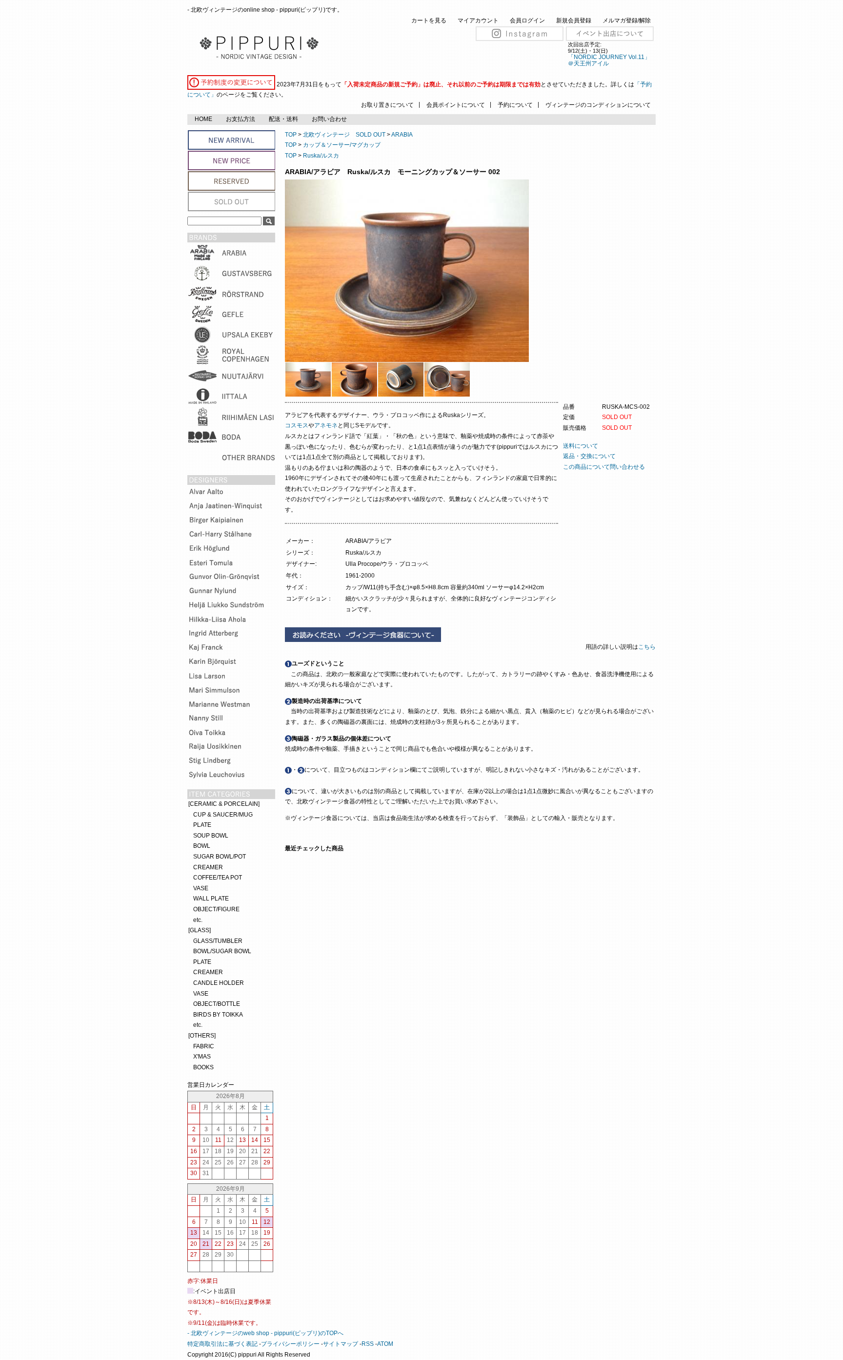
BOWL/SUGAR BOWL (222, 951)
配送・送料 (283, 119)
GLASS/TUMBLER (217, 941)
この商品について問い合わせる (604, 466)
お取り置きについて (387, 104)
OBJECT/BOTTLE (216, 1003)
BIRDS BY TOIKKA (218, 1014)
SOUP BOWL (210, 835)
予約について (515, 104)
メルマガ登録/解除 (626, 20)
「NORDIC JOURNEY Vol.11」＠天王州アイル (609, 60)
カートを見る (428, 20)
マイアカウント (478, 20)
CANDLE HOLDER (218, 983)
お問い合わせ (329, 119)
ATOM (385, 1343)
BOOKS (203, 1067)
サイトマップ (340, 1343)
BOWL (201, 845)
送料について (580, 445)
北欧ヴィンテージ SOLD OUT (344, 134)
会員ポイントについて (455, 104)
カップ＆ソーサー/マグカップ (342, 144)
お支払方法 (240, 119)
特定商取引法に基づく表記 (222, 1343)
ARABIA (402, 134)
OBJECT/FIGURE (216, 909)
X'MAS (202, 1056)
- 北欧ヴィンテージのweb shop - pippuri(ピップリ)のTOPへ (265, 1333)
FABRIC (203, 1046)
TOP (291, 134)
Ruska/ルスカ (321, 155)
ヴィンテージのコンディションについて (598, 104)
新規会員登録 (573, 20)
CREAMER (208, 867)
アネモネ (326, 425)
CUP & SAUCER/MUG (223, 814)
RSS (367, 1343)
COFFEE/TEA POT (217, 877)
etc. (197, 920)
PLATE (202, 824)
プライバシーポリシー (290, 1343)
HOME (203, 119)
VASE (200, 888)
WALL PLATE (211, 898)
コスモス (296, 425)
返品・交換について (589, 456)
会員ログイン (527, 20)
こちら (647, 646)
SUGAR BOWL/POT (219, 856)
